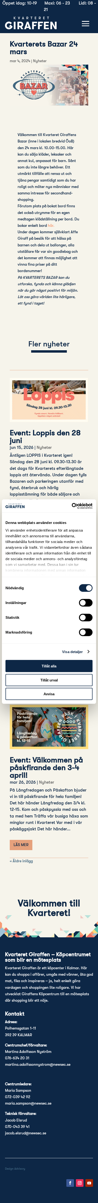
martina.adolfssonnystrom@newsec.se (37, 1064)
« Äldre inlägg (21, 861)
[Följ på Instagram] (79, 1183)
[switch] (86, 603)
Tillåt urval (49, 680)
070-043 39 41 (17, 1127)
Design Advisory (15, 1168)
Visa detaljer (72, 652)
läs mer (21, 845)
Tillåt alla (49, 666)
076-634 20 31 (17, 1058)
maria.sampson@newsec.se (28, 1103)
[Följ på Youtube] (89, 1183)
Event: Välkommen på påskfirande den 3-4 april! (46, 768)
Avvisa (49, 694)
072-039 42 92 (17, 1097)
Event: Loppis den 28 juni (45, 436)
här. (51, 225)
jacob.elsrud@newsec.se (25, 1133)
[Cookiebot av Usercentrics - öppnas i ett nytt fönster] (72, 506)
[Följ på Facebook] (70, 1183)
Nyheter (40, 61)
